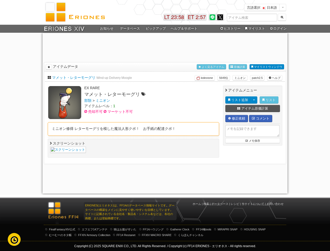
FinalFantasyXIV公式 (62, 229)
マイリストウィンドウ (267, 66)
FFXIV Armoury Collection (94, 235)
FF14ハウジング (153, 229)
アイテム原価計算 (254, 108)
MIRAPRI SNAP (227, 229)
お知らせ (106, 28)
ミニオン (240, 77)
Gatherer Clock (179, 229)
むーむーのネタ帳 (60, 235)
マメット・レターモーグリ (73, 78)
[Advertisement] (165, 46)
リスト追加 (239, 100)
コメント (262, 118)
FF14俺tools (203, 229)
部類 (88, 100)
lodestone (206, 77)
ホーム (197, 203)
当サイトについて (253, 203)
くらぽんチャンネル (190, 235)
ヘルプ (275, 77)
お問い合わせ (275, 203)
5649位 (223, 77)
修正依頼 (238, 118)
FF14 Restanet (126, 235)
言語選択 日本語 (262, 7)
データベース (219, 203)
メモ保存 (254, 140)
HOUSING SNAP (255, 229)
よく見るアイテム (212, 66)
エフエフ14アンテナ (95, 229)
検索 (206, 203)
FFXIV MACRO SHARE (156, 235)
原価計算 (239, 66)
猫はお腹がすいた (125, 229)
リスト (270, 100)
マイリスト (256, 28)
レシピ (235, 203)
